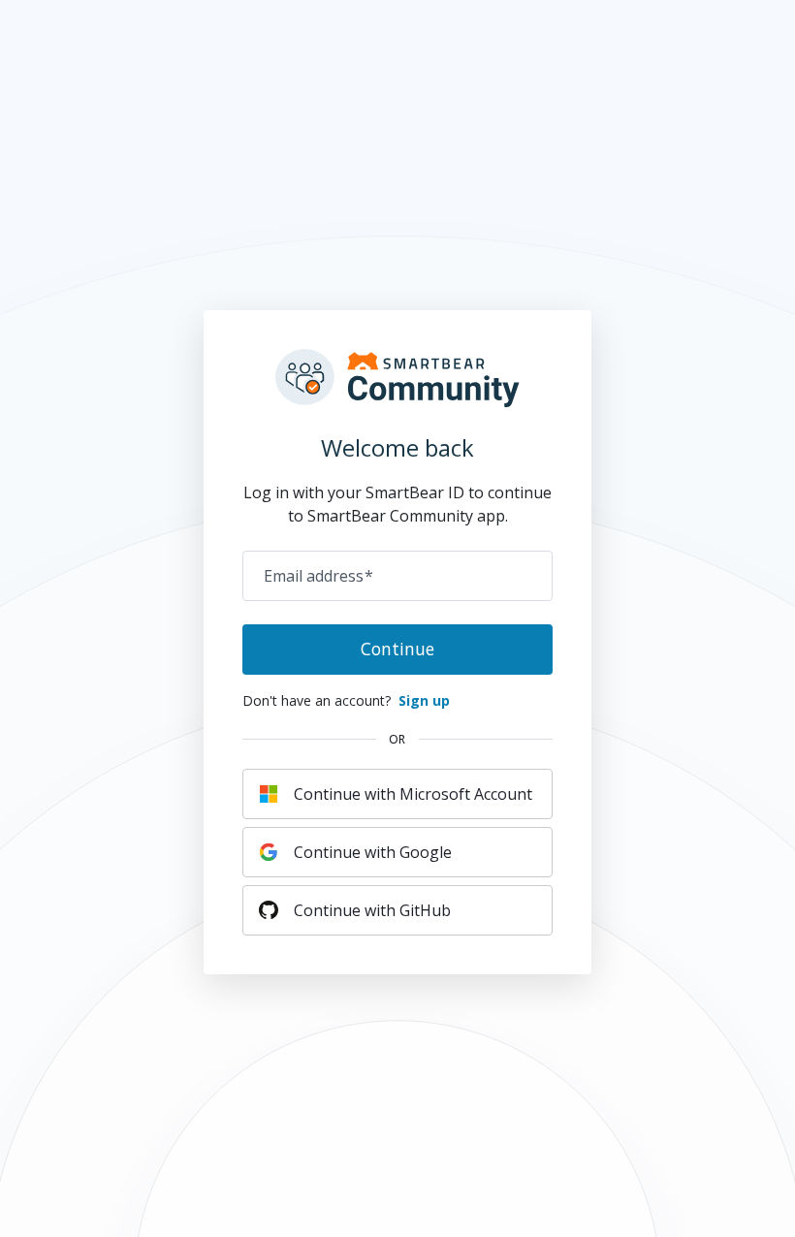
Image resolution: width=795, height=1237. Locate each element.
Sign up (424, 700)
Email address (318, 576)
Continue (397, 648)
